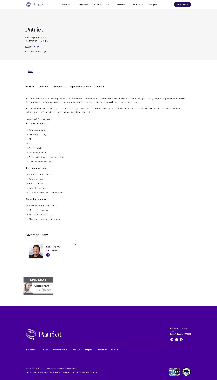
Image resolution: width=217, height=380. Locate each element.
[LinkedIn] (171, 339)
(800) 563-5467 (32, 47)
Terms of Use (31, 372)
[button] (108, 286)
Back (30, 70)
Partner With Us (101, 4)
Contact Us (101, 86)
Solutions (65, 4)
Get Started (181, 4)
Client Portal (59, 86)
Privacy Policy (43, 372)
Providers (43, 86)
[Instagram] (176, 339)
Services (30, 86)
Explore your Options (80, 86)
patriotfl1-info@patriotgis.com (38, 51)
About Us (135, 4)
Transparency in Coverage (59, 372)
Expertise (83, 4)
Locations (120, 4)
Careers (114, 349)
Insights (153, 4)
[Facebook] (181, 339)
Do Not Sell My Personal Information (84, 372)
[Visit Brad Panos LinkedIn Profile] (48, 255)
